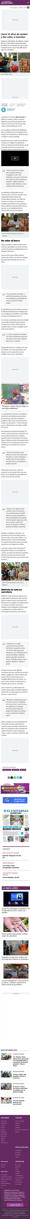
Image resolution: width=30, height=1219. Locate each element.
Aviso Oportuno (19, 1177)
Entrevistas (4, 1174)
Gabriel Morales (8, 863)
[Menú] (28, 3)
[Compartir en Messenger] (17, 777)
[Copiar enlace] (21, 777)
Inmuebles (18, 1150)
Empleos (18, 1152)
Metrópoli (3, 1131)
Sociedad (3, 1121)
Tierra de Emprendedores (5, 1182)
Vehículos (18, 1154)
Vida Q (3, 1140)
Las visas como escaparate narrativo (11, 867)
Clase (17, 1169)
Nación (3, 1125)
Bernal (23, 769)
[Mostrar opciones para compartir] (28, 7)
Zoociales (3, 1185)
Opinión (6, 849)
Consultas (18, 1184)
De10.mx (17, 1167)
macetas (15, 769)
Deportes (3, 1136)
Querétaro (7, 769)
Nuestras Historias (4, 104)
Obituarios (18, 1180)
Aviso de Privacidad (16, 1200)
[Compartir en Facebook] (9, 777)
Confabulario (19, 1175)
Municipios (4, 1134)
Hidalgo (17, 1127)
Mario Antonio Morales (11, 853)
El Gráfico (18, 1164)
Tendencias (4, 1142)
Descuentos (18, 1182)
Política (3, 1127)
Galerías (3, 1164)
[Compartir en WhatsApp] (15, 777)
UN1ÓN (17, 1173)
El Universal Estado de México (22, 1130)
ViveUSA (17, 1171)
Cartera (3, 1129)
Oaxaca (17, 1123)
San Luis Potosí (19, 1121)
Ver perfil (10, 110)
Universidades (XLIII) (11, 877)
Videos (3, 1167)
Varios (17, 1157)
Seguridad (4, 1123)
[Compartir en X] (11, 777)
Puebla (17, 1125)
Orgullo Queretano (6, 1179)
